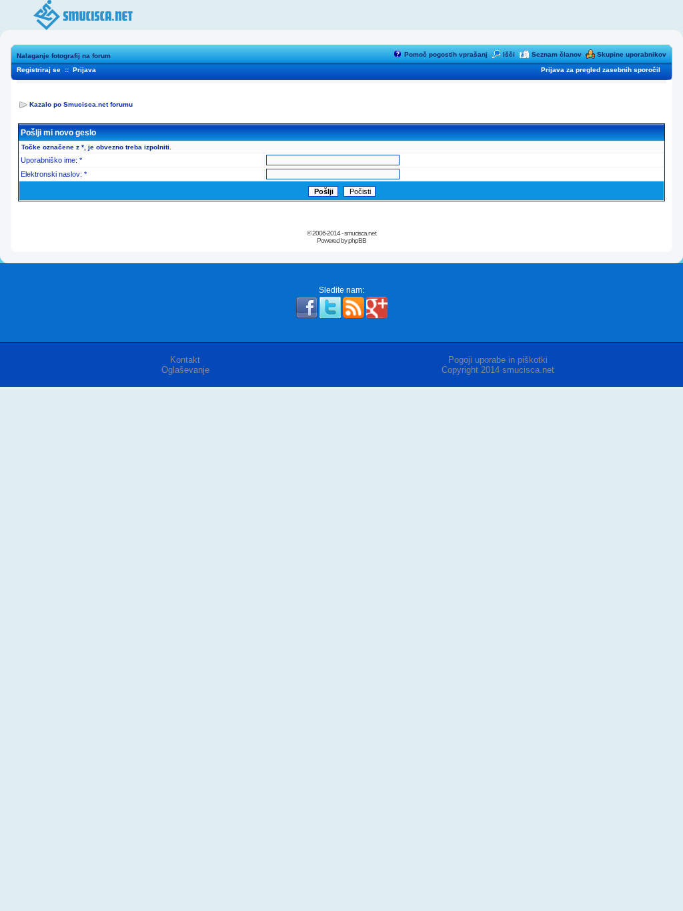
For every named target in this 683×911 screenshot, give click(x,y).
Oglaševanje (185, 370)
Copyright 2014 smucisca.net (498, 370)
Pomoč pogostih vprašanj (446, 54)
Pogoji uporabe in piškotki (498, 360)
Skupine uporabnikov (631, 54)
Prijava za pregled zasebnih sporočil (600, 69)
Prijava (84, 69)
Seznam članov (557, 54)
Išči (509, 54)
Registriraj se (39, 69)
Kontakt (185, 360)
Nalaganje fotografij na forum (64, 55)
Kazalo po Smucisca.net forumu (81, 104)
